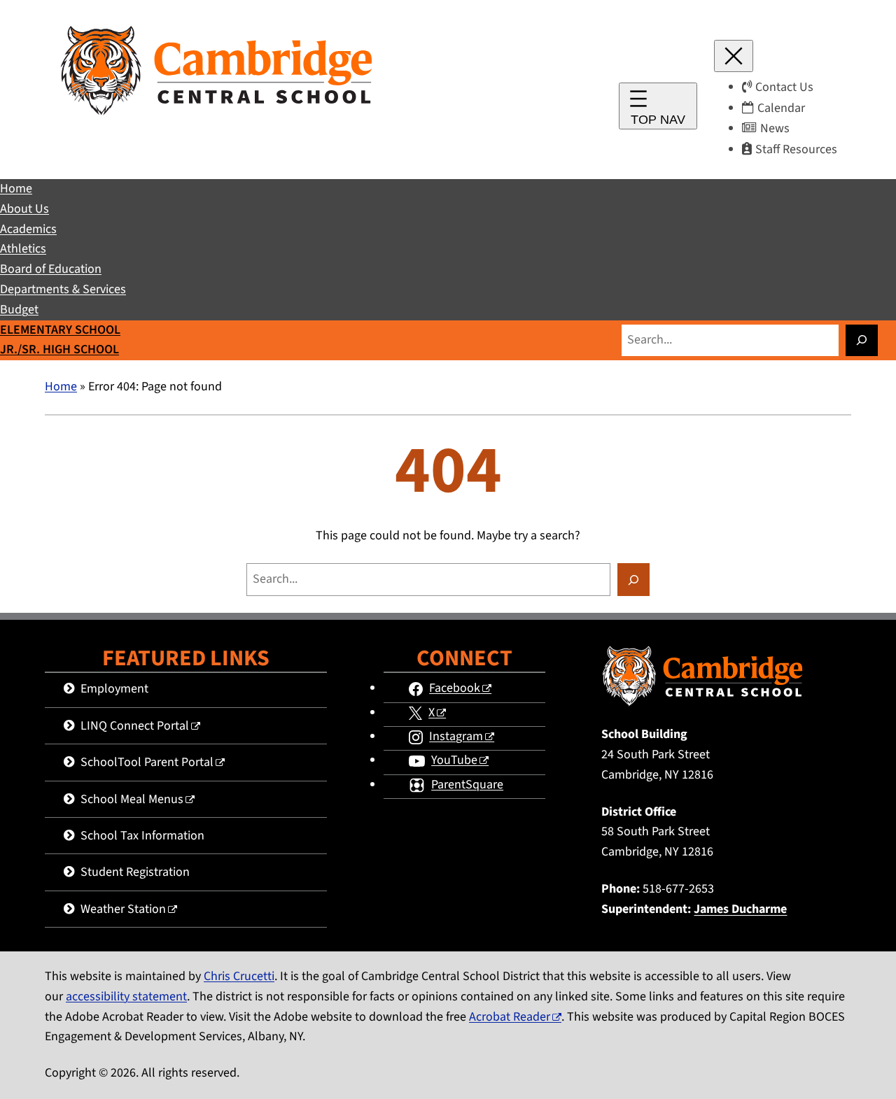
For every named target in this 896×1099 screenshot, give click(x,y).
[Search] (862, 340)
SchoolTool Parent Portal (147, 762)
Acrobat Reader (509, 1017)
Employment (114, 688)
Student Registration (135, 872)
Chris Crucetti (239, 976)
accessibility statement (126, 996)
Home (61, 386)
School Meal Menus (131, 799)
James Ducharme (740, 909)
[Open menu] (658, 106)
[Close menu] (733, 56)
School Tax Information (142, 835)
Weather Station (123, 909)
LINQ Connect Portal (134, 726)
